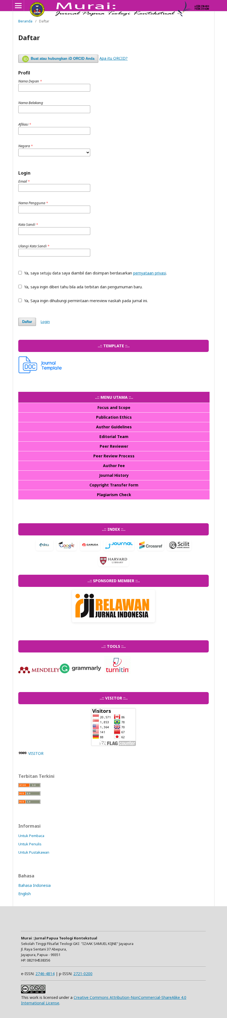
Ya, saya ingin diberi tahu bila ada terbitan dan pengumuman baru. (83, 286)
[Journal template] (40, 371)
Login (45, 321)
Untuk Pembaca (31, 835)
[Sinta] (44, 546)
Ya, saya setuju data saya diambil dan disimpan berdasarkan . (95, 273)
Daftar (27, 322)
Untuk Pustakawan (33, 852)
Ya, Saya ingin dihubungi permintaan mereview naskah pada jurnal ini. (85, 300)
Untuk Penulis (30, 843)
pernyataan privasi (149, 273)
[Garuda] (90, 546)
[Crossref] (151, 546)
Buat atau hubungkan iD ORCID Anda (62, 58)
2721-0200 (82, 973)
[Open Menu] (18, 5)
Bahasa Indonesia (34, 885)
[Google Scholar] (66, 546)
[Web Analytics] (22, 753)
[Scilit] (179, 546)
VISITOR (35, 753)
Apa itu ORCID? (113, 58)
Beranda (25, 21)
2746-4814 (45, 973)
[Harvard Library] (113, 561)
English (24, 893)
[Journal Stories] (119, 546)
